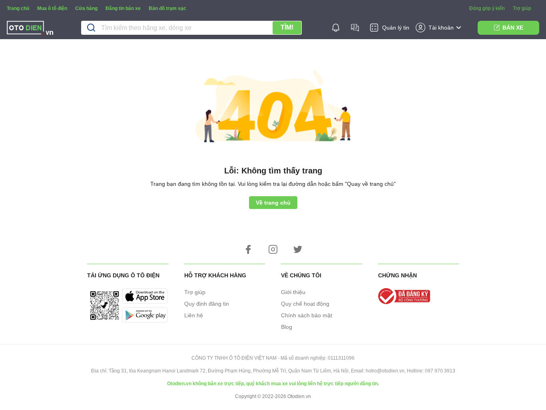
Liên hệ (193, 315)
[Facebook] (248, 249)
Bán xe (512, 27)
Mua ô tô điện (52, 8)
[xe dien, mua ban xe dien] (30, 29)
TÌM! (287, 27)
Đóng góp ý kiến (487, 8)
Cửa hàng (86, 8)
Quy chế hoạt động (305, 304)
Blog (286, 327)
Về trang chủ (273, 202)
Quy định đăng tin (206, 304)
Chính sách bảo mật (306, 315)
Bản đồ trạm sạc (167, 8)
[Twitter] (297, 249)
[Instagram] (273, 249)
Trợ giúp (522, 8)
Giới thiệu (293, 292)
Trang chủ (18, 8)
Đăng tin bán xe (123, 8)
